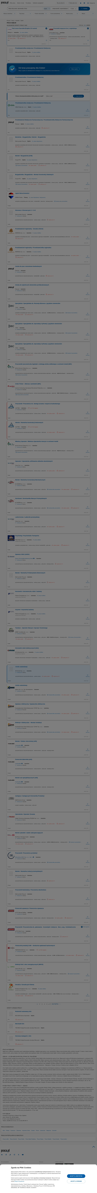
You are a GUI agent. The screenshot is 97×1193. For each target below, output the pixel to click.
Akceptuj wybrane (76, 1181)
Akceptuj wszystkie (76, 1176)
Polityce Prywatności (19, 1181)
